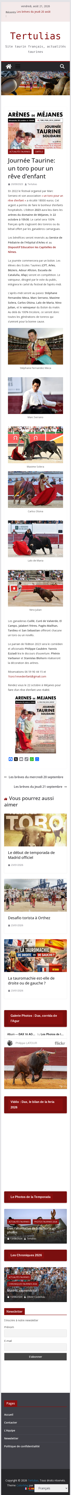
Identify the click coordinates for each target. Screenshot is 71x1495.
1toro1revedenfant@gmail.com (27, 676)
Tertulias (35, 36)
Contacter (10, 1422)
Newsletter (11, 1438)
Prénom (9, 1327)
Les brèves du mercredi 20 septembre (36, 777)
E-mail (8, 1341)
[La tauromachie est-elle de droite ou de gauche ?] (35, 942)
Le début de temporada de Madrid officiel (31, 855)
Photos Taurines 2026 (45, 1221)
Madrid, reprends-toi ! (23, 1290)
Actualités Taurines (19, 151)
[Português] (29, 1488)
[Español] (32, 1488)
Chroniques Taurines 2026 (23, 1284)
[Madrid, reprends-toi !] (35, 1269)
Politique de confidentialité (22, 1446)
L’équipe (9, 1430)
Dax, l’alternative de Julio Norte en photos (31, 1230)
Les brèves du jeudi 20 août (34, 12)
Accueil (8, 1414)
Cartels (39, 151)
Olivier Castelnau (36, 1296)
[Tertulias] (8, 66)
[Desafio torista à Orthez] (35, 881)
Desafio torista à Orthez (29, 917)
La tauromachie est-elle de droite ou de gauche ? (31, 981)
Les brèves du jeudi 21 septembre (38, 787)
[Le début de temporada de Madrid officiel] (35, 816)
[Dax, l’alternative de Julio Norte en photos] (35, 1211)
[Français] (26, 1488)
